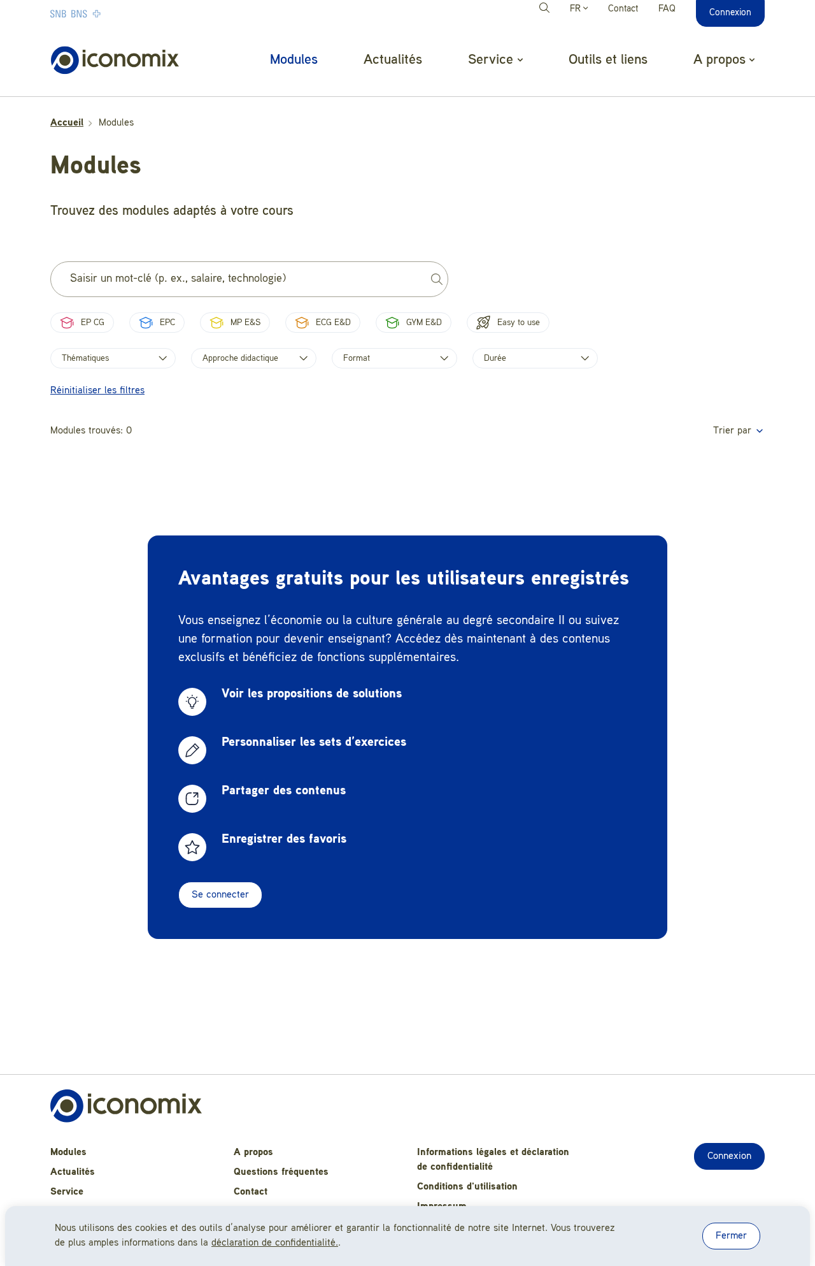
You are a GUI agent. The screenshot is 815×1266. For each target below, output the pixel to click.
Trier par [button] (734, 431)
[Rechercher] (546, 10)
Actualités (393, 60)
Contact (623, 9)
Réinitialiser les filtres (97, 391)
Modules (294, 60)
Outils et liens (608, 60)
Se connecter (220, 895)
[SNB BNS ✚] (114, 13)
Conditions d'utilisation (467, 1187)
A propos (253, 1152)
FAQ (667, 9)
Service (66, 1192)
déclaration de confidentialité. (274, 1243)
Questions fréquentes (281, 1172)
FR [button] (576, 9)
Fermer (731, 1236)
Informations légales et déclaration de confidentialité (493, 1159)
